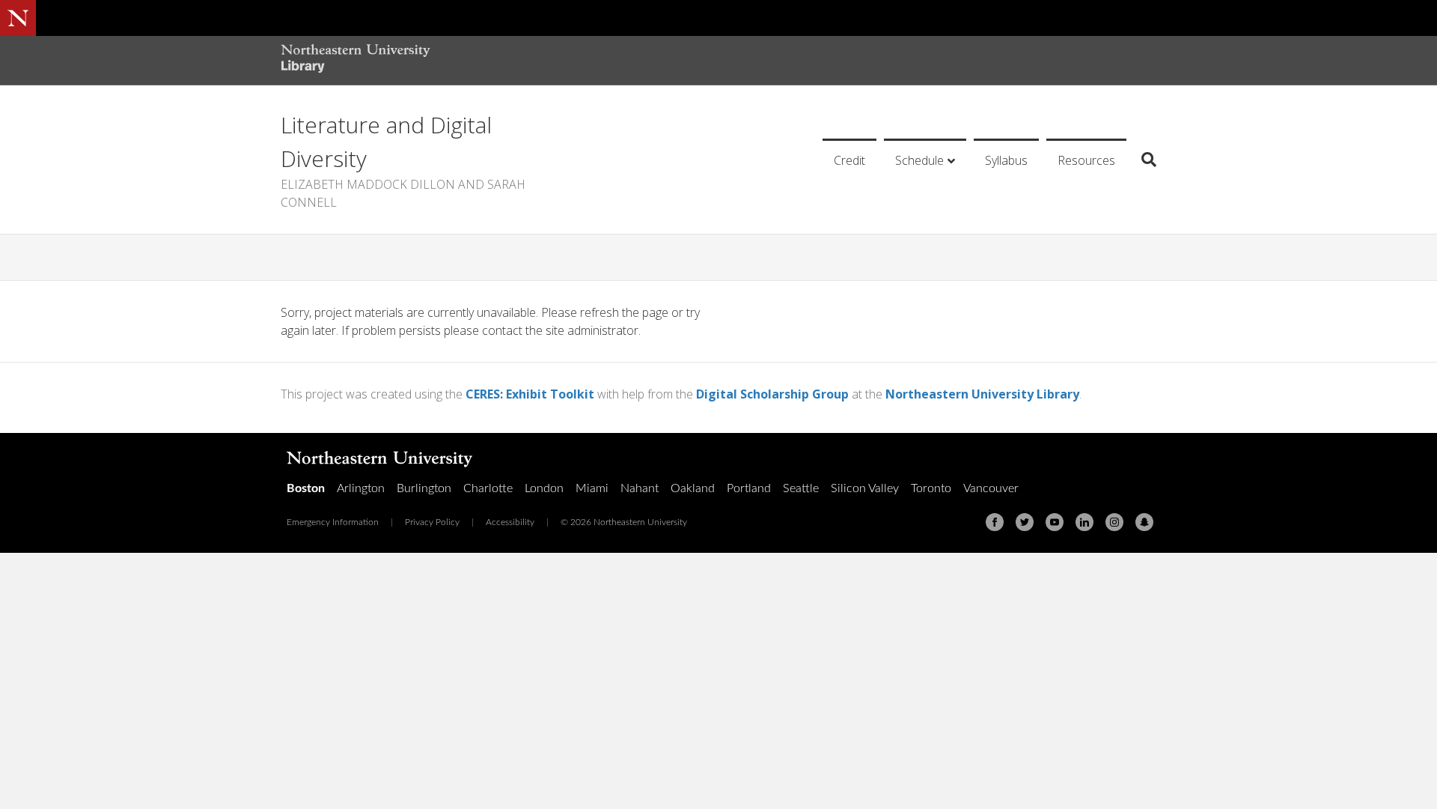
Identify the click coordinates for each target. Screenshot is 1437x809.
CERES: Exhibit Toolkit (530, 394)
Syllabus (1006, 160)
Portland (749, 488)
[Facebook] (995, 522)
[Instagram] (1114, 522)
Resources (1086, 160)
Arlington (361, 488)
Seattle (801, 488)
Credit (849, 160)
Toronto (931, 488)
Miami (592, 488)
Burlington (424, 488)
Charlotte (488, 488)
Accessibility (510, 522)
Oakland (693, 488)
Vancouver (991, 488)
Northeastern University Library (982, 394)
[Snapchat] (1144, 522)
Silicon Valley (865, 488)
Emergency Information (333, 522)
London (544, 488)
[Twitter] (1025, 522)
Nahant (639, 488)
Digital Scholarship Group (772, 394)
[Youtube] (1055, 522)
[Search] (1143, 159)
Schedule (919, 160)
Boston (306, 488)
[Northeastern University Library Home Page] (355, 60)
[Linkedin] (1084, 522)
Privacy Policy (432, 522)
